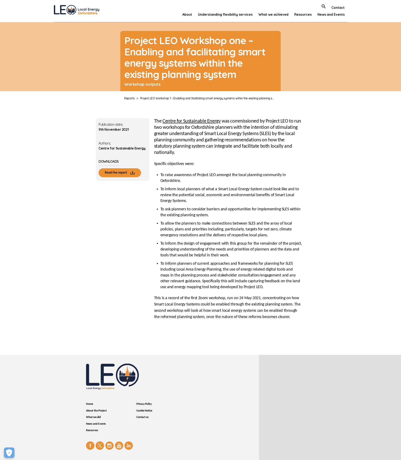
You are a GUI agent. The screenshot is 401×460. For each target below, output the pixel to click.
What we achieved (273, 14)
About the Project (96, 410)
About (187, 14)
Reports (129, 98)
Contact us (142, 417)
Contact (338, 7)
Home (89, 404)
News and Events (331, 14)
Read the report (116, 172)
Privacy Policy (144, 404)
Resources (303, 14)
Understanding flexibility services (225, 14)
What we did (93, 417)
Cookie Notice (144, 410)
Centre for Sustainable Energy (191, 121)
